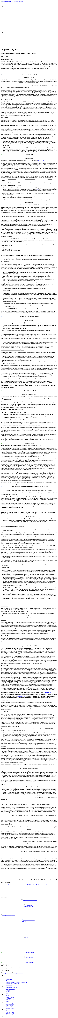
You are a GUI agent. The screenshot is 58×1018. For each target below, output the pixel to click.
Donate (5, 46)
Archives (5, 39)
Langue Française (10, 37)
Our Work (8, 21)
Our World (8, 20)
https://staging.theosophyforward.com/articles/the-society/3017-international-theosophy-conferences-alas (27, 884)
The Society (9, 8)
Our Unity (8, 22)
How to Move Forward (11, 17)
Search (2, 897)
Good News (9, 14)
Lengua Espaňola (10, 33)
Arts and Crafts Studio (11, 44)
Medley (8, 25)
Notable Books (10, 27)
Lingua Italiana (9, 35)
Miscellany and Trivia (11, 29)
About (5, 5)
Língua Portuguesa (10, 36)
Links (7, 31)
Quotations (9, 28)
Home (4, 3)
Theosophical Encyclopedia (13, 13)
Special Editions (10, 43)
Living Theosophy (10, 18)
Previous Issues (10, 42)
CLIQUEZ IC (47, 692)
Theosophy (9, 9)
